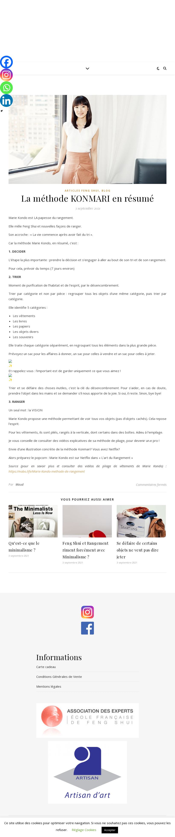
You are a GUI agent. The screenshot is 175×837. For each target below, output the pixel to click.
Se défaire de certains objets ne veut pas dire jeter (138, 550)
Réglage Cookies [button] (84, 830)
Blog (106, 190)
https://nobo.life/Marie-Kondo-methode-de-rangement (47, 471)
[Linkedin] (6, 100)
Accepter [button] (109, 830)
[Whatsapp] (6, 87)
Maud (20, 484)
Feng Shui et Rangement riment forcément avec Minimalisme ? (85, 550)
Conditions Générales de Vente (59, 676)
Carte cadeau (46, 667)
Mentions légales (48, 686)
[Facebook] (6, 62)
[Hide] (1, 111)
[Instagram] (6, 74)
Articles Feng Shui (82, 190)
